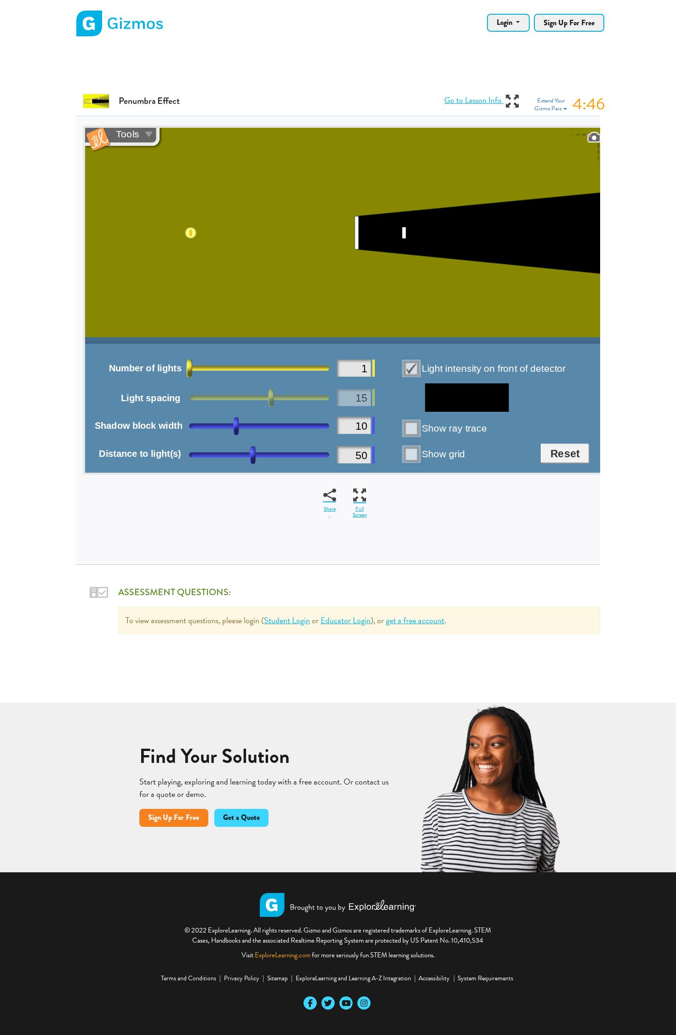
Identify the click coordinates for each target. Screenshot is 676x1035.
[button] (570, 105)
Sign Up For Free (569, 22)
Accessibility (434, 978)
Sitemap (277, 978)
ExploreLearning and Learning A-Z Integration (353, 978)
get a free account (415, 620)
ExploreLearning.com (282, 955)
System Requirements (485, 978)
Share (330, 509)
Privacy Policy (241, 978)
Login (505, 22)
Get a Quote (241, 817)
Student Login (287, 620)
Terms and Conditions (188, 978)
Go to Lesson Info (474, 100)
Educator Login (346, 620)
